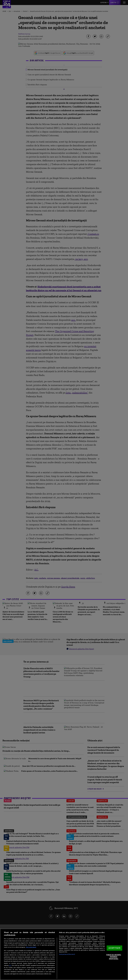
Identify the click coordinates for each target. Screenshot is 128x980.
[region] (64, 954)
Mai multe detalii (31, 947)
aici (10, 965)
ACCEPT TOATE (114, 948)
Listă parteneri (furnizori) (67, 954)
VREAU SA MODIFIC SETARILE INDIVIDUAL (113, 957)
